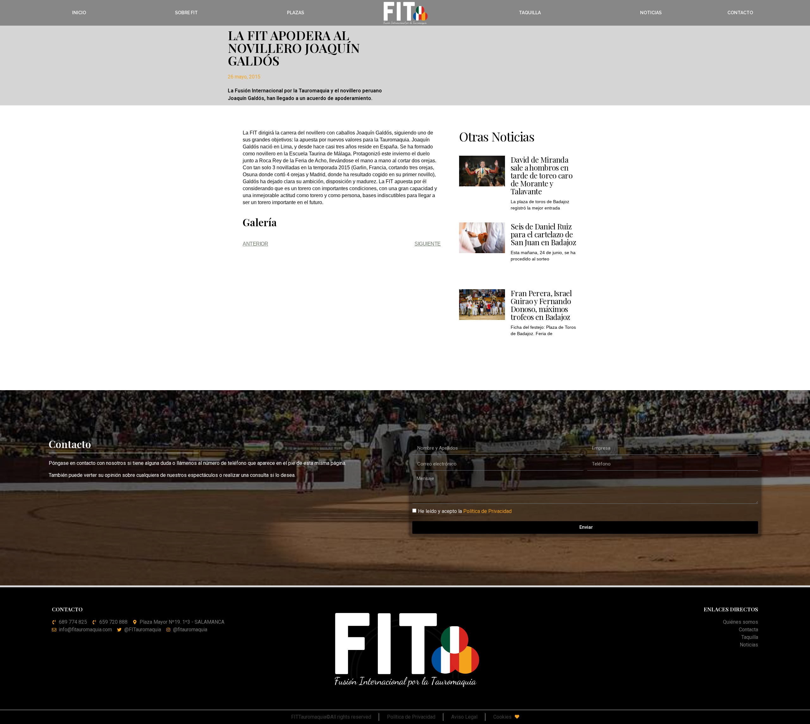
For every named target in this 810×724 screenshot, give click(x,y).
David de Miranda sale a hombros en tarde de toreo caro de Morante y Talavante (541, 175)
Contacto (740, 12)
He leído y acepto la (465, 511)
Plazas (295, 12)
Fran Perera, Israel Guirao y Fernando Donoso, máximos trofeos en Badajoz (541, 305)
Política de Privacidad (487, 511)
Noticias (651, 12)
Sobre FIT (186, 12)
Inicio (79, 12)
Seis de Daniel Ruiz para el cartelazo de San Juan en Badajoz (543, 234)
